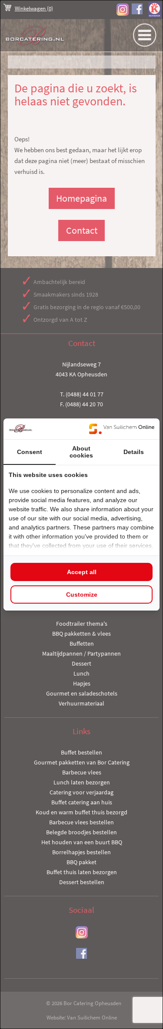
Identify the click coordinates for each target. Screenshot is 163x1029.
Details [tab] (133, 451)
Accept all (81, 571)
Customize (81, 594)
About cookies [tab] (81, 452)
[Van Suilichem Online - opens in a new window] (121, 429)
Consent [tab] (29, 451)
